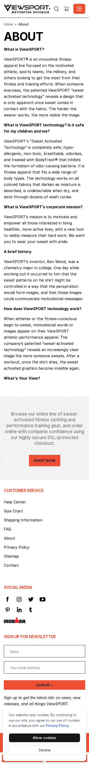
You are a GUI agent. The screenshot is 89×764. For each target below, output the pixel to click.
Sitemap (11, 556)
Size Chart (13, 511)
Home (8, 24)
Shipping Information (23, 520)
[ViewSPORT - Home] (28, 8)
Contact (11, 565)
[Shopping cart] (66, 9)
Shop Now (45, 460)
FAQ (7, 529)
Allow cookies (44, 738)
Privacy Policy (57, 726)
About (9, 538)
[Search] (56, 9)
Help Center (15, 502)
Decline (44, 750)
